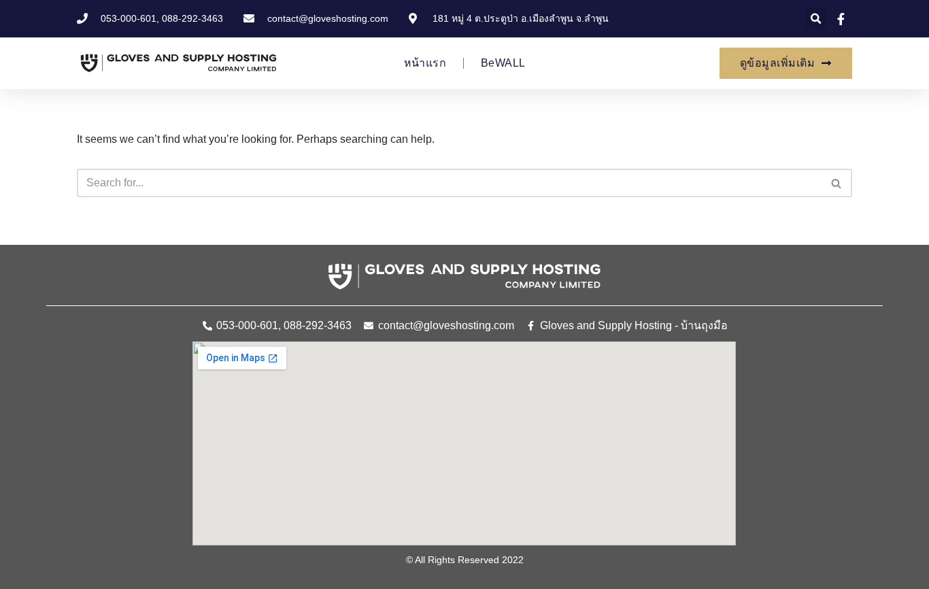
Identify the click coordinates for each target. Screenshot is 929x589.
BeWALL (503, 63)
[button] (815, 18)
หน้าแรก (425, 63)
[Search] (837, 183)
